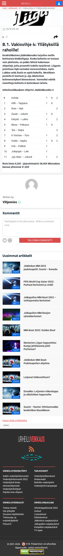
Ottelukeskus (40, 517)
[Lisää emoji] (10, 240)
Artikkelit (12, 8)
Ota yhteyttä (9, 511)
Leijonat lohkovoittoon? (37, 377)
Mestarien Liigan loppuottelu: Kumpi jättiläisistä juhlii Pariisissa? (40, 346)
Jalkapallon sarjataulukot (46, 524)
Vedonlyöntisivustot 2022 (15, 479)
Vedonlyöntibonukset (44, 476)
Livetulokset (40, 514)
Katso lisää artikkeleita (14, 420)
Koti (4, 8)
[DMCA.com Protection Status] (32, 551)
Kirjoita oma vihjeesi (13, 492)
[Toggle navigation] (4, 3)
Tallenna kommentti (40, 240)
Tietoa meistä (9, 508)
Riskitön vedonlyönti (44, 482)
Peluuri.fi (7, 524)
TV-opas (38, 530)
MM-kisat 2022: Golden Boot (39, 330)
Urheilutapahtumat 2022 (46, 508)
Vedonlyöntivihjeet (12, 489)
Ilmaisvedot (40, 479)
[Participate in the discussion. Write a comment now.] (31, 228)
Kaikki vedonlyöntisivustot (16, 476)
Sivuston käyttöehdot (13, 514)
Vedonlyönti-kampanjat (45, 485)
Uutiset (37, 511)
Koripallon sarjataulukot (45, 527)
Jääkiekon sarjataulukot (46, 520)
